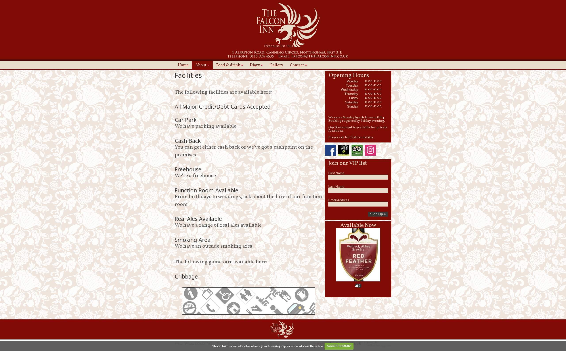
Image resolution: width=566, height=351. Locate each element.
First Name (336, 173)
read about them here (310, 346)
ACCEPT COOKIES (339, 346)
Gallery (276, 65)
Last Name (336, 186)
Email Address (338, 200)
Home (183, 65)
